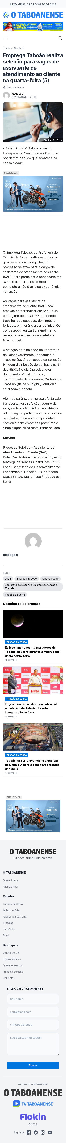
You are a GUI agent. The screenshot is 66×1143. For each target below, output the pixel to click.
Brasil (6, 935)
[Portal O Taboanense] (33, 1092)
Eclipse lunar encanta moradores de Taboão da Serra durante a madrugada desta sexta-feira (32, 652)
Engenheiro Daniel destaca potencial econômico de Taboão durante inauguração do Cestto (31, 708)
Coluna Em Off (11, 952)
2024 (8, 578)
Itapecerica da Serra (15, 916)
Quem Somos (10, 880)
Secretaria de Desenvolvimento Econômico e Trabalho (31, 586)
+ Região (8, 922)
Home (6, 48)
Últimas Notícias (12, 959)
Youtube (30, 153)
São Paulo (19, 48)
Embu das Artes (12, 910)
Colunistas (9, 977)
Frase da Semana (13, 971)
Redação (17, 93)
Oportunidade (50, 578)
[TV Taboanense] (33, 1103)
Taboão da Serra (15, 594)
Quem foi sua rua (13, 965)
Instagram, (11, 153)
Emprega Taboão (27, 578)
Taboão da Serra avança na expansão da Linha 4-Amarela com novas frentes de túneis (32, 765)
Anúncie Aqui (10, 886)
